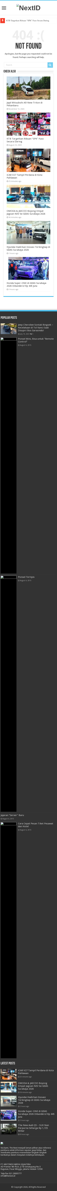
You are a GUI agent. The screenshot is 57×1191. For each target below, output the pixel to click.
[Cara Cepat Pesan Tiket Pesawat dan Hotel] (8, 940)
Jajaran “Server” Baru (12, 815)
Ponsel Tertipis (26, 577)
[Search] (50, 65)
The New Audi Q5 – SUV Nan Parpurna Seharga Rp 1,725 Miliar (33, 1128)
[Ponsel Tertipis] (8, 694)
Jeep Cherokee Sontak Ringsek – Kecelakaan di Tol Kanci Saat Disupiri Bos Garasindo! (35, 327)
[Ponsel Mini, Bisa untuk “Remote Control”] (8, 455)
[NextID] (28, 7)
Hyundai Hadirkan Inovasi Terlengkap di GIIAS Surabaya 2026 (28, 248)
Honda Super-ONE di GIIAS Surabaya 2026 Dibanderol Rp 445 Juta (26, 284)
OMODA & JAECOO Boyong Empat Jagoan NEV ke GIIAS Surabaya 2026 (26, 212)
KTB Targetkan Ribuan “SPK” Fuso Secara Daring (27, 20)
